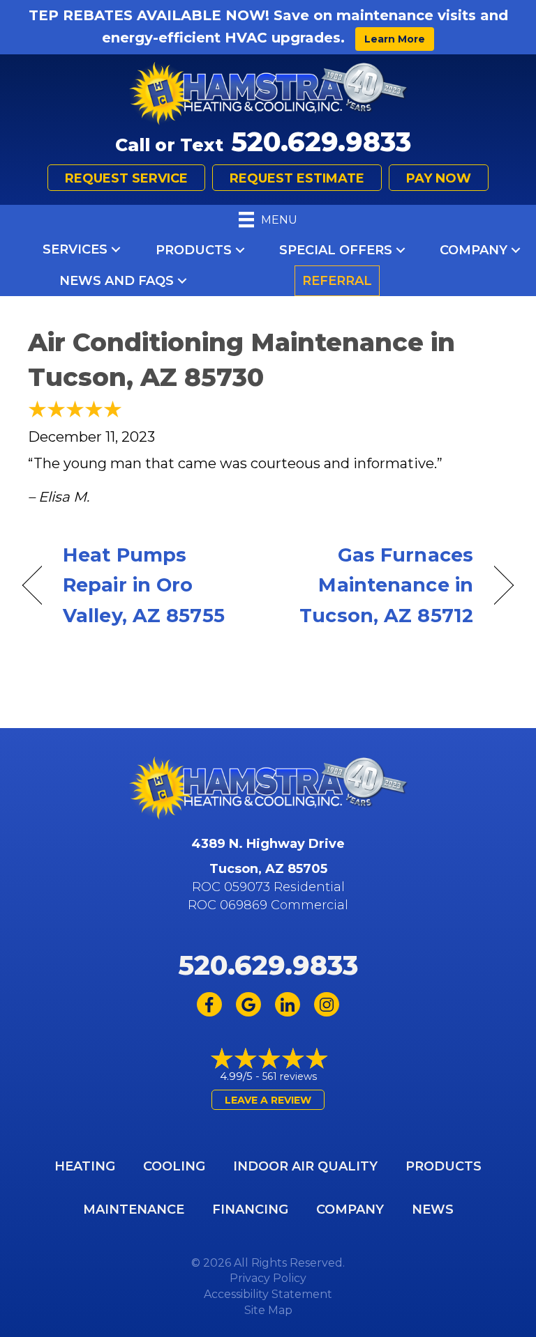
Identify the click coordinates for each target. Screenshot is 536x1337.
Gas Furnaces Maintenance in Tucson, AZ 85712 (378, 584)
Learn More (394, 39)
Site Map (268, 1310)
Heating (84, 1166)
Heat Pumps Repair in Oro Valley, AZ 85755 (144, 584)
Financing (250, 1209)
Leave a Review (268, 1100)
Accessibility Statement (268, 1294)
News (433, 1209)
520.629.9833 (321, 141)
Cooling (174, 1166)
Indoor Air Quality (305, 1166)
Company (473, 250)
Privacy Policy (268, 1278)
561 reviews (289, 1076)
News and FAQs (116, 280)
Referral (337, 280)
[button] (115, 249)
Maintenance (133, 1209)
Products (194, 250)
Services (75, 249)
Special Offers (335, 250)
